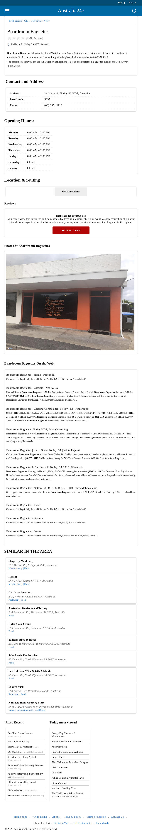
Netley (47, 21)
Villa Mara (57, 772)
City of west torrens (33, 21)
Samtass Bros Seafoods (22, 639)
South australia (15, 21)
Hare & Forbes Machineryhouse (67, 751)
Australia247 (71, 10)
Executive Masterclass (26, 795)
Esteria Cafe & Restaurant (23, 746)
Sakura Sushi (16, 686)
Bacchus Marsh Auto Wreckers (67, 741)
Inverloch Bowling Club (64, 788)
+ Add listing (39, 816)
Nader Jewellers (59, 746)
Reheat (13, 576)
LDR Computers (60, 767)
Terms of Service (96, 816)
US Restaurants (82, 823)
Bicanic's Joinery (60, 783)
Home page (20, 816)
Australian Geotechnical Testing (28, 608)
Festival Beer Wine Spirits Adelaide (30, 671)
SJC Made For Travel (25, 751)
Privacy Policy (73, 816)
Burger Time (58, 757)
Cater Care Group (20, 623)
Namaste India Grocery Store (27, 702)
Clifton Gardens (22, 790)
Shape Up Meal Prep (21, 561)
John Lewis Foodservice (23, 655)
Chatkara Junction (20, 592)
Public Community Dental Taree (68, 777)
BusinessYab (61, 823)
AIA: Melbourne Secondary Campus (70, 762)
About (55, 816)
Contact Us (117, 816)
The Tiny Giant (18, 741)
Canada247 (102, 823)
